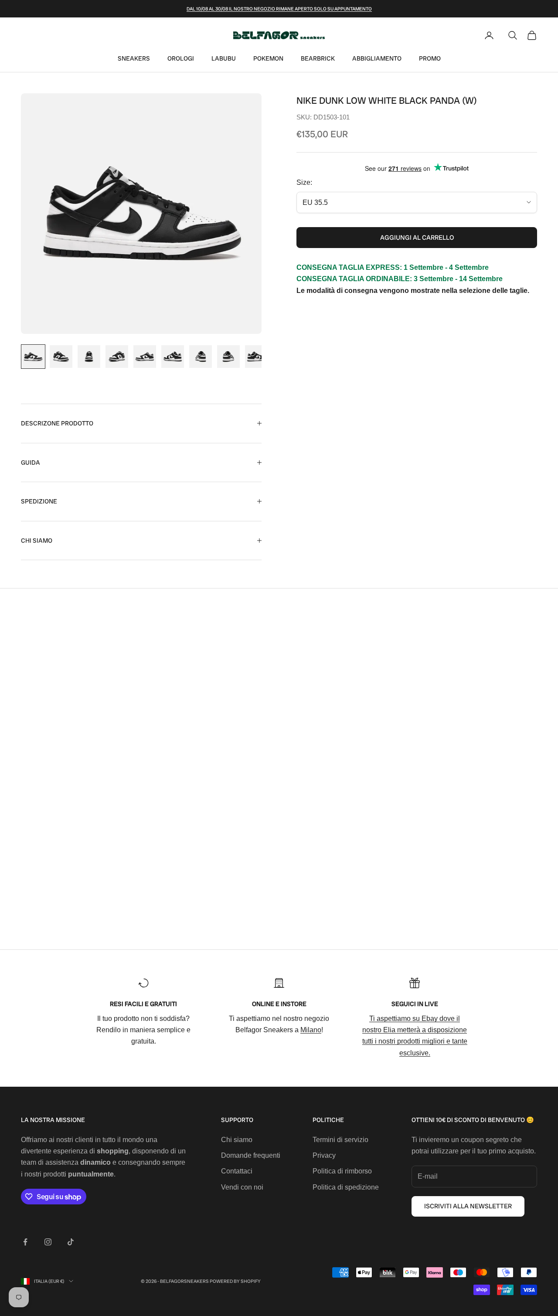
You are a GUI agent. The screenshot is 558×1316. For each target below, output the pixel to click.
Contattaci (236, 1171)
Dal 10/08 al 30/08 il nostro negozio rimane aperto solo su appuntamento (279, 9)
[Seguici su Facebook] (25, 1242)
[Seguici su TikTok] (70, 1242)
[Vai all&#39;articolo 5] (145, 356)
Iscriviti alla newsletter (468, 1206)
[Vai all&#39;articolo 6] (172, 356)
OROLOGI (180, 58)
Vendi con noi (242, 1187)
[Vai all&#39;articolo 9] (256, 356)
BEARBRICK (318, 58)
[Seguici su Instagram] (48, 1242)
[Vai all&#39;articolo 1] (33, 356)
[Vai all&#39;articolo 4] (117, 356)
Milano (310, 1030)
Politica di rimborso (342, 1171)
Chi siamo (236, 1139)
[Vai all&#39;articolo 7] (200, 356)
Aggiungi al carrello (417, 237)
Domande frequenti (250, 1155)
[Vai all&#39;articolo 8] (228, 356)
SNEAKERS (134, 58)
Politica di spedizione (346, 1187)
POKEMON (268, 58)
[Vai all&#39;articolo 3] (89, 356)
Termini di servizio (340, 1139)
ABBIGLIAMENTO (376, 58)
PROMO (430, 58)
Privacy (324, 1155)
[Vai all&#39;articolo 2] (61, 356)
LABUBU (223, 58)
